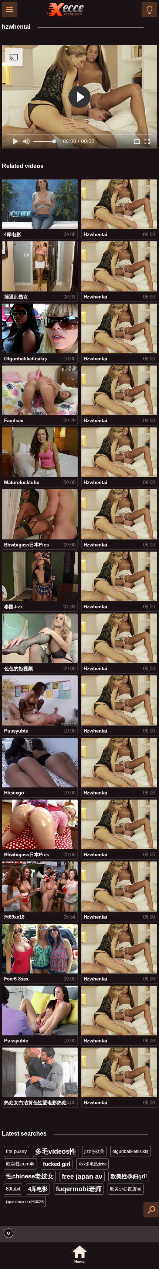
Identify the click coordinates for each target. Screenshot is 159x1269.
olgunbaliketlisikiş (130, 1151)
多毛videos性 (55, 1151)
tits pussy (16, 1151)
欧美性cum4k (20, 1164)
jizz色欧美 (94, 1151)
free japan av (82, 1176)
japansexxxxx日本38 (25, 1201)
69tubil (13, 1189)
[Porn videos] (65, 9)
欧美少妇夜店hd (126, 1189)
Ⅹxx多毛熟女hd (92, 1164)
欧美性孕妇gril (129, 1176)
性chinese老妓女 (30, 1176)
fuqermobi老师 (79, 1189)
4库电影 (38, 1189)
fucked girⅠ (56, 1164)
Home (79, 1261)
